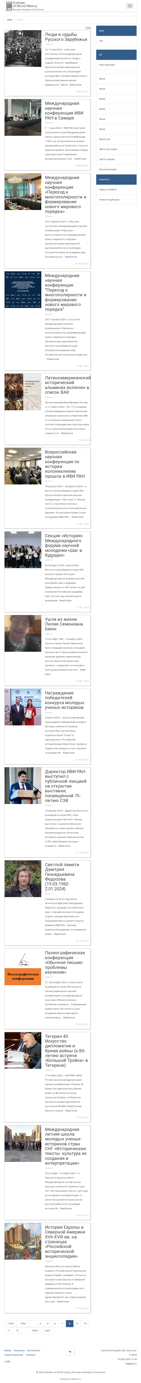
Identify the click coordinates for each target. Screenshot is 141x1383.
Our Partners (33, 1350)
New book (104, 139)
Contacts (30, 1355)
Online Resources (13, 1355)
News (102, 78)
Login (7, 1361)
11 (8, 1330)
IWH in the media (108, 149)
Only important (107, 64)
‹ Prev (23, 1323)
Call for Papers (107, 159)
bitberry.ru (76, 1379)
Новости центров (109, 199)
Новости (104, 179)
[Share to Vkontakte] (70, 1351)
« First (11, 1323)
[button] (88, 27)
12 (17, 1330)
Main (9, 19)
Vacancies (19, 1350)
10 (85, 1323)
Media (7, 1350)
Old (101, 40)
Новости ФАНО (108, 189)
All (100, 54)
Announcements (108, 169)
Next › (35, 1330)
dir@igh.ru (131, 1363)
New (101, 30)
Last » (48, 1330)
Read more (75, 84)
